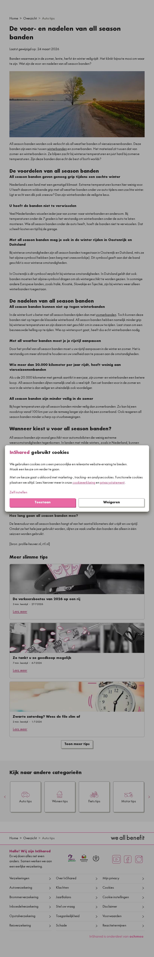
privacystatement (112, 483)
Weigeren (111, 502)
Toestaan (43, 502)
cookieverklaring (83, 483)
